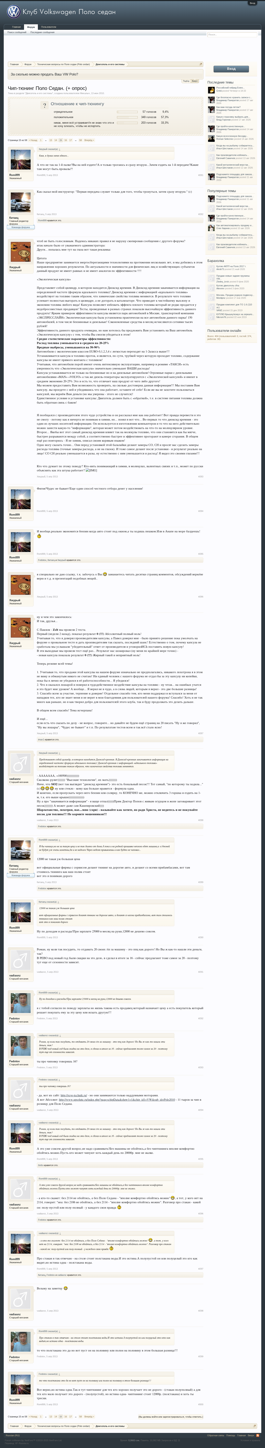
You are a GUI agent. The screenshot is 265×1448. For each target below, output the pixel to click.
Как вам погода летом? (228, 107)
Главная (16, 27)
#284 (200, 511)
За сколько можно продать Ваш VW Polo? (44, 74)
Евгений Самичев (225, 158)
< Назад (33, 140)
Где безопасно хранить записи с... (234, 97)
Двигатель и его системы (39, 93)
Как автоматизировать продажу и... (234, 225)
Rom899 (14, 175)
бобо (40, 1165)
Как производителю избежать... (232, 155)
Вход (252, 3)
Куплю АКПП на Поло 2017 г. (231, 266)
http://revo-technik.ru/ (74, 1095)
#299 (200, 1356)
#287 (200, 733)
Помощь (230, 1435)
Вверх (251, 1435)
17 (70, 140)
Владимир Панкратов (227, 100)
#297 (200, 1269)
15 (60, 140)
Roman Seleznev (225, 139)
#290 (200, 937)
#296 (200, 1213)
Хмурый (14, 267)
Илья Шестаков (224, 148)
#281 (200, 175)
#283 (200, 476)
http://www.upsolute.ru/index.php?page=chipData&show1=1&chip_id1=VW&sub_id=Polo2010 (117, 1100)
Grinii (219, 91)
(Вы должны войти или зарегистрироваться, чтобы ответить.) (171, 1417)
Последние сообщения (42, 32)
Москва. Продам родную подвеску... (235, 295)
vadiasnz (15, 778)
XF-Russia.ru (22, 1443)
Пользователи (48, 27)
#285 (200, 554)
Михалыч (85, 93)
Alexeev (220, 288)
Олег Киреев (223, 228)
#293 (200, 1067)
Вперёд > (89, 140)
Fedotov (42, 560)
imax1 (41, 739)
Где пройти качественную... (230, 126)
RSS (257, 1435)
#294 (200, 1110)
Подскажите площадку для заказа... (235, 174)
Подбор (186, 81)
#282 (200, 214)
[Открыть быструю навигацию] (200, 64)
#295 (200, 1159)
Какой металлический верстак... (233, 165)
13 (50, 140)
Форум (31, 27)
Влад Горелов (223, 119)
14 (55, 140)
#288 (200, 820)
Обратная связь (215, 1435)
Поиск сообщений (16, 32)
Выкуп (195, 81)
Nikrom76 (221, 317)
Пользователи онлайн (224, 330)
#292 (200, 1018)
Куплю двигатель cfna (227, 285)
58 (80, 140)
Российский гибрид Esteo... (230, 87)
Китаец (13, 217)
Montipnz (220, 298)
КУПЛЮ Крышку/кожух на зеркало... (235, 314)
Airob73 (220, 269)
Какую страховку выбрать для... (233, 117)
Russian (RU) (13, 1435)
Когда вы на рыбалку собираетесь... (235, 145)
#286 (200, 596)
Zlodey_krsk (222, 281)
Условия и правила (250, 1440)
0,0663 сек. (134, 1440)
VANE (219, 310)
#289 (200, 882)
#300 (200, 1404)
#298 (200, 1310)
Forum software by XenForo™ (33, 1440)
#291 (200, 972)
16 (65, 140)
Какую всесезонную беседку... (232, 136)
